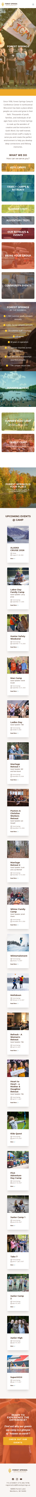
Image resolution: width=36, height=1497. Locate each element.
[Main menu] (33, 4)
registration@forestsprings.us (18, 1485)
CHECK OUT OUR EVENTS (18, 1441)
